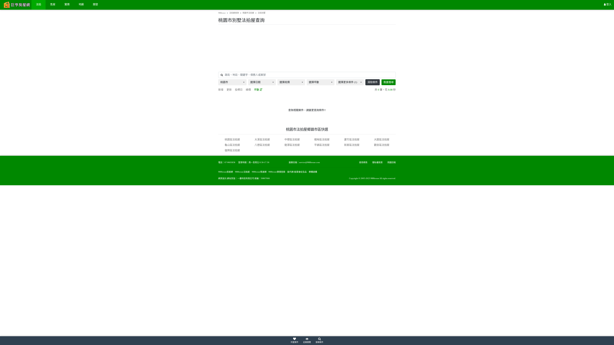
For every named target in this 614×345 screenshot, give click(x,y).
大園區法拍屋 (381, 139)
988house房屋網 (225, 172)
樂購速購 (313, 172)
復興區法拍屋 (232, 150)
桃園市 (224, 82)
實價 (67, 4)
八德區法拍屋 (262, 145)
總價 (248, 89)
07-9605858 (229, 162)
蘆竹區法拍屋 (351, 139)
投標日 (239, 89)
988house (222, 13)
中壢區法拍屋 (292, 139)
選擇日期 (255, 82)
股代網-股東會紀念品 (297, 172)
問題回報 (391, 162)
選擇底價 (284, 82)
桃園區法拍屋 (232, 139)
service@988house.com (309, 162)
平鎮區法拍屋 (322, 145)
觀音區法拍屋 (381, 145)
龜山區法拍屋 (232, 145)
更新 (229, 89)
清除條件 (372, 82)
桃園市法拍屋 (248, 13)
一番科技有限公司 (245, 178)
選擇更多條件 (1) (347, 82)
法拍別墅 (261, 13)
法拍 (38, 4)
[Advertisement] (307, 48)
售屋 (52, 4)
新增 (220, 89)
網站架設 (231, 178)
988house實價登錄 (276, 172)
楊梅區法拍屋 (322, 139)
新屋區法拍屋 (351, 145)
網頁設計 (222, 178)
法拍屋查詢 (234, 13)
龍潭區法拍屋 (292, 145)
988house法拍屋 (242, 172)
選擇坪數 (314, 82)
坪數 (256, 89)
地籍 (81, 4)
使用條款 (363, 162)
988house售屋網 (259, 172)
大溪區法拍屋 (262, 139)
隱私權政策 (377, 162)
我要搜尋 (388, 82)
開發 (95, 4)
